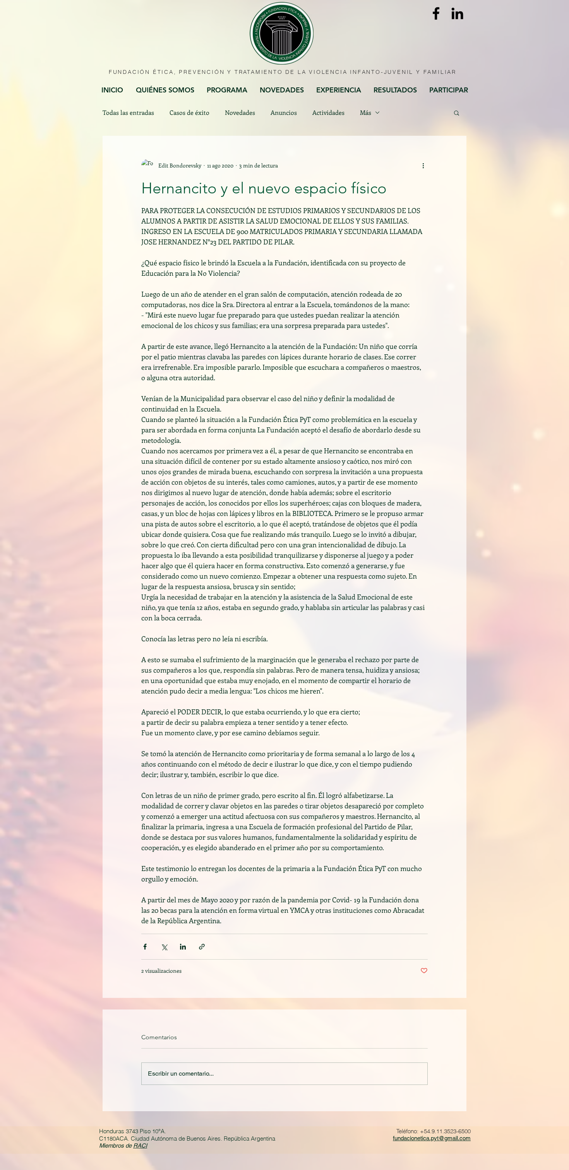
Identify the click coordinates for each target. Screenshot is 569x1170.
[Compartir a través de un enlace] (202, 946)
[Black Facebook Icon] (436, 13)
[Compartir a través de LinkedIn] (183, 946)
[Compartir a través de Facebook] (145, 946)
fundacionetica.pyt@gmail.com (432, 1138)
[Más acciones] (423, 165)
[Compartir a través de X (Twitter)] (164, 946)
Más (365, 112)
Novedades (240, 112)
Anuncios (284, 112)
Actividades (328, 112)
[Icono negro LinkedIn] (457, 13)
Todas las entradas (128, 112)
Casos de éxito (189, 112)
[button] (456, 112)
